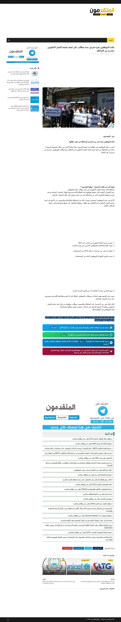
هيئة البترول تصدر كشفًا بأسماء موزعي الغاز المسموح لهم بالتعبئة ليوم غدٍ (86, 520)
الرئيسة (110, 40)
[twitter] (8, 2)
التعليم (87, 40)
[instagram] (13, 2)
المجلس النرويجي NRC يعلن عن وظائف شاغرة (95, 458)
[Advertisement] (41, 20)
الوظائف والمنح (48, 40)
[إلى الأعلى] (8, 619)
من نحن (104, 2)
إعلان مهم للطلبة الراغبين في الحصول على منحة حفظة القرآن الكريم (87, 479)
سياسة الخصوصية (97, 2)
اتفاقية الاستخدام (110, 2)
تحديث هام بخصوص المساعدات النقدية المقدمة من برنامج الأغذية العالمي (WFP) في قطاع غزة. (78, 453)
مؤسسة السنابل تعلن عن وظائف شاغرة (97, 499)
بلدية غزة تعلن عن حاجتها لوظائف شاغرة (97, 494)
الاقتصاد (57, 40)
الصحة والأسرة (29, 40)
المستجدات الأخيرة (93, 53)
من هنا (86, 317)
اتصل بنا (90, 2)
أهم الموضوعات (85, 560)
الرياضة (38, 40)
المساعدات (102, 40)
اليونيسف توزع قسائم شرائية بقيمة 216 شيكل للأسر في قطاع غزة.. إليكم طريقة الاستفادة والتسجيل (78, 569)
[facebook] (11, 2)
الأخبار (94, 40)
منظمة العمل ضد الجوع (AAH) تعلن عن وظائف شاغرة (92, 503)
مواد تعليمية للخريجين (76, 40)
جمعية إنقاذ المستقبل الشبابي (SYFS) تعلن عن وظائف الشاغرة (90, 532)
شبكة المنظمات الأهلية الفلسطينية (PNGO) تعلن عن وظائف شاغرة (88, 489)
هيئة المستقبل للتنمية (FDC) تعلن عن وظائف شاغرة (94, 484)
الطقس (20, 40)
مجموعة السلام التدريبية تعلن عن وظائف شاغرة (95, 475)
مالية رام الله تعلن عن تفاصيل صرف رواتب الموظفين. (92, 470)
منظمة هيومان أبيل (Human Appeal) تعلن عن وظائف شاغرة (90, 515)
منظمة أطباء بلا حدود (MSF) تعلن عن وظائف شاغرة (93, 443)
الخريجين (65, 40)
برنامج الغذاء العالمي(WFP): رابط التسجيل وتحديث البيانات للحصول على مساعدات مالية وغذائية (78, 448)
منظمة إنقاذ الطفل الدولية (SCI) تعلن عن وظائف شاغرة (92, 438)
